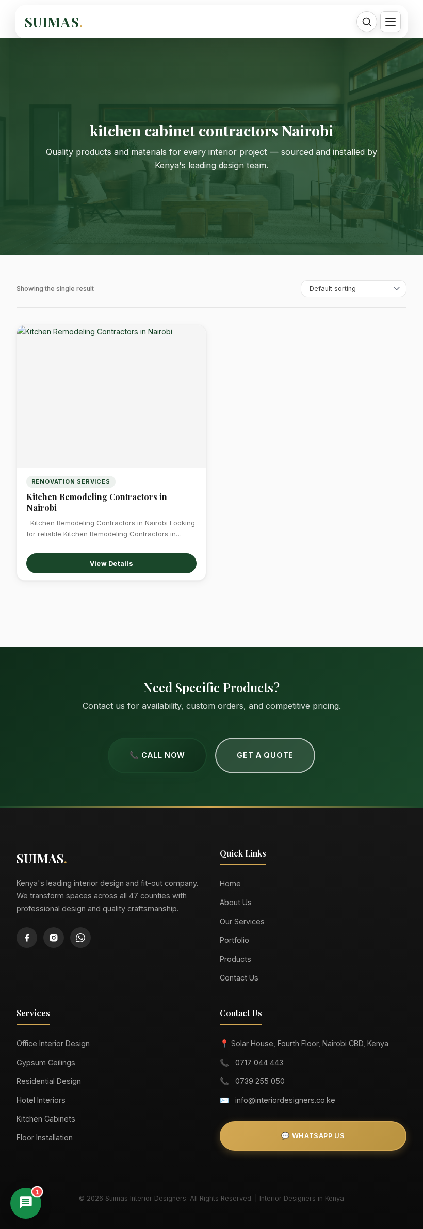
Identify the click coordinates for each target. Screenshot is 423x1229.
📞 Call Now (157, 755)
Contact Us (239, 977)
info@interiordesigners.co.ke (285, 1100)
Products (235, 959)
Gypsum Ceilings (46, 1062)
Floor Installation (45, 1137)
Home (230, 883)
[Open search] (366, 21)
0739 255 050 (260, 1081)
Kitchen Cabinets (46, 1118)
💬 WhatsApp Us (313, 1136)
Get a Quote (265, 755)
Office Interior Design (53, 1043)
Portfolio (234, 940)
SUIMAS (53, 21)
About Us (236, 902)
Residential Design (49, 1081)
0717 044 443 (259, 1062)
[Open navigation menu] (390, 21)
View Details (111, 563)
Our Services (242, 921)
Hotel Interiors (41, 1100)
